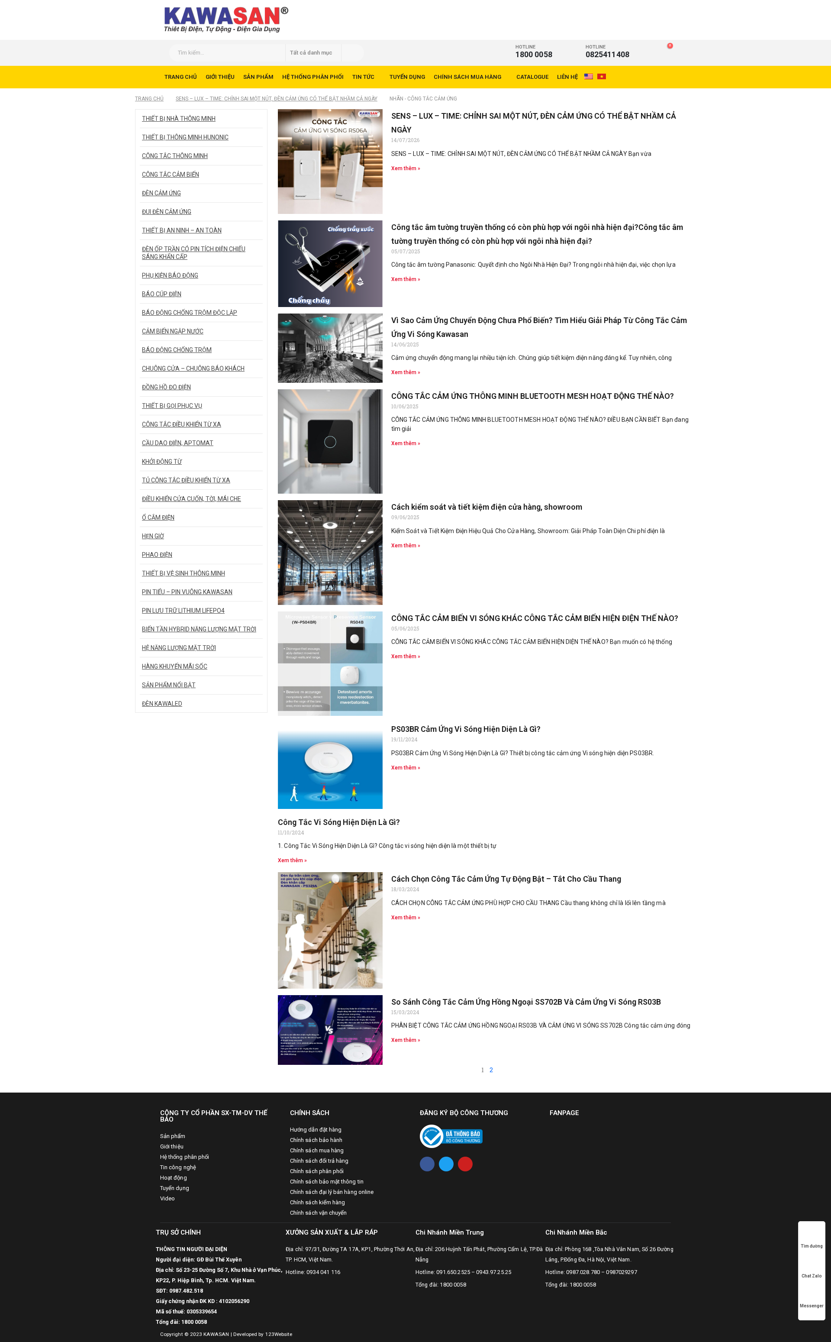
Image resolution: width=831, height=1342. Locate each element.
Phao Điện (157, 554)
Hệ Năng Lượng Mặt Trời (179, 647)
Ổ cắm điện (158, 517)
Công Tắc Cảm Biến (170, 174)
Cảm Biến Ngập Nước (172, 331)
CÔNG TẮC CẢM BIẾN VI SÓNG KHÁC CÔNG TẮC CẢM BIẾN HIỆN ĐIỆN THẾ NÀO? (534, 618)
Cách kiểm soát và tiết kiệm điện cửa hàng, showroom (486, 506)
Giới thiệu (220, 77)
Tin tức (363, 77)
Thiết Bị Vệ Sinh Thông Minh (183, 573)
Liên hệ (567, 77)
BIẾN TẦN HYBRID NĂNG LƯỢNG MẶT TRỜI (199, 629)
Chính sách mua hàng (467, 77)
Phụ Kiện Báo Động (170, 275)
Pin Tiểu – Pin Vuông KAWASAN (187, 592)
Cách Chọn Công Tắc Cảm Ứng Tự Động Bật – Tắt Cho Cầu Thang (506, 878)
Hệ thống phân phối (313, 77)
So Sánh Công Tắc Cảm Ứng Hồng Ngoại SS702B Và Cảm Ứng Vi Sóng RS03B (526, 1001)
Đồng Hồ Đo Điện (166, 387)
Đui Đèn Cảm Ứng (166, 211)
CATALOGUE (532, 77)
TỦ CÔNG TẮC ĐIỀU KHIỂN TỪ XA (186, 480)
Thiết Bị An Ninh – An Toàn (182, 230)
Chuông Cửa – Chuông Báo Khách (193, 368)
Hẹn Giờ (153, 536)
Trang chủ (180, 77)
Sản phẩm (258, 77)
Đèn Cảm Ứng (161, 193)
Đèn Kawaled (162, 703)
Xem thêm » (405, 168)
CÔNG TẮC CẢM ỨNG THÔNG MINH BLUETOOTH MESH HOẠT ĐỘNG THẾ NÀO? (532, 396)
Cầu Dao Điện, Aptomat (177, 443)
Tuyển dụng (407, 77)
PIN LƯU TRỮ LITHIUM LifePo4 (183, 610)
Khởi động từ (162, 461)
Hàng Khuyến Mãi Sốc (174, 666)
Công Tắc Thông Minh (175, 155)
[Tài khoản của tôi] (649, 50)
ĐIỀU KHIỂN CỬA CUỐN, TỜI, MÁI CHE (191, 498)
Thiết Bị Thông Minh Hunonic (185, 137)
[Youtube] (465, 1164)
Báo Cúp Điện (161, 294)
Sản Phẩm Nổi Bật (169, 685)
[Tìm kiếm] (352, 52)
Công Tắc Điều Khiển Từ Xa (181, 424)
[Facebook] (427, 1164)
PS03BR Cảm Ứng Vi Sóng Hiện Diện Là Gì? (466, 729)
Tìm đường (812, 1246)
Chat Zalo (812, 1276)
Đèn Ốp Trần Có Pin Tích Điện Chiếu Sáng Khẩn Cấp (193, 253)
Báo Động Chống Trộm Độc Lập (189, 312)
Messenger (812, 1305)
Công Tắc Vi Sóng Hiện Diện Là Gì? (339, 822)
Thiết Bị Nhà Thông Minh (179, 118)
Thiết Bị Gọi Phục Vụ (172, 405)
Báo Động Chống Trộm (177, 349)
